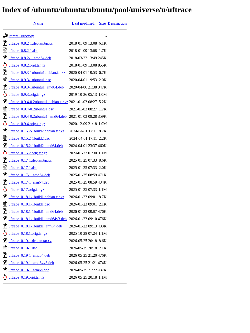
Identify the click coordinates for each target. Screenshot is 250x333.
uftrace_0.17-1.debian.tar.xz (30, 160)
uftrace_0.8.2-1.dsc (23, 51)
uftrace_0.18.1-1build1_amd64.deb (36, 211)
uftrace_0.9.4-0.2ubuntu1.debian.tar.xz (38, 102)
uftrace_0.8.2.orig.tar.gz (27, 65)
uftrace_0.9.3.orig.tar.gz (27, 94)
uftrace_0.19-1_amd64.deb (29, 255)
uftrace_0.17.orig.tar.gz (26, 189)
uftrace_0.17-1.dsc (23, 168)
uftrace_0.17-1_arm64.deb (29, 182)
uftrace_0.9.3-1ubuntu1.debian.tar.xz (37, 72)
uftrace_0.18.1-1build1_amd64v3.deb (38, 219)
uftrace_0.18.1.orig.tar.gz (28, 233)
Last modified (83, 23)
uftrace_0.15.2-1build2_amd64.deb (36, 146)
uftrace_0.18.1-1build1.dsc (29, 204)
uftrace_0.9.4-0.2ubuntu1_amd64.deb (38, 116)
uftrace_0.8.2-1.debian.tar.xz (30, 43)
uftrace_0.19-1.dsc (23, 248)
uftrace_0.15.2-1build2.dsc (29, 138)
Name (38, 23)
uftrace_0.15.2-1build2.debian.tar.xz (36, 131)
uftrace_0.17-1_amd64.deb (29, 175)
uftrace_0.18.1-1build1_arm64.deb (35, 226)
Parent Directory (21, 36)
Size (102, 23)
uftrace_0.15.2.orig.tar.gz (28, 153)
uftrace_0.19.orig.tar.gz (26, 277)
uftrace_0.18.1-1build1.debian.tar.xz (36, 197)
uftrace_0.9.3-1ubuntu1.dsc (30, 80)
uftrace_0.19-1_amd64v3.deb (31, 263)
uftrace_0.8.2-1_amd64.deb (30, 58)
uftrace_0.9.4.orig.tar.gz (27, 124)
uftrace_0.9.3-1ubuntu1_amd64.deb (36, 87)
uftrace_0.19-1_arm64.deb (29, 270)
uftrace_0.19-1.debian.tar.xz (30, 241)
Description (117, 23)
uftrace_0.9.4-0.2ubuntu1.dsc (31, 109)
